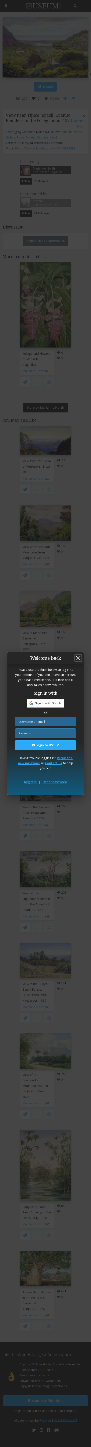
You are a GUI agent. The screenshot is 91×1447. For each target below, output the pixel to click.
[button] (46, 703)
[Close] (78, 658)
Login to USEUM (47, 745)
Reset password (55, 782)
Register (30, 782)
